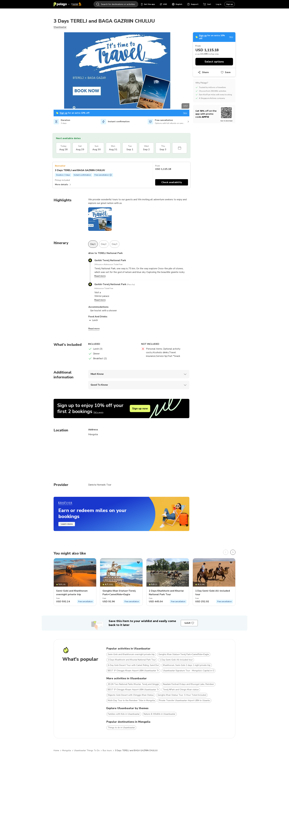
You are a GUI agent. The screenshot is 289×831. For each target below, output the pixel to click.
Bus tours (107, 750)
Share (205, 72)
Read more (100, 276)
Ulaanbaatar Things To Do (87, 750)
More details (61, 184)
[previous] (225, 552)
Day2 (104, 244)
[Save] (92, 562)
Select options (214, 61)
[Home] (68, 4)
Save (228, 72)
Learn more (67, 524)
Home (56, 750)
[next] (232, 552)
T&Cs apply (98, 412)
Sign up (229, 4)
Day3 (114, 244)
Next (191, 70)
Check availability (171, 182)
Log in (218, 4)
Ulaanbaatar (60, 27)
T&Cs (185, 113)
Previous (51, 70)
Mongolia (66, 750)
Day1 (93, 244)
